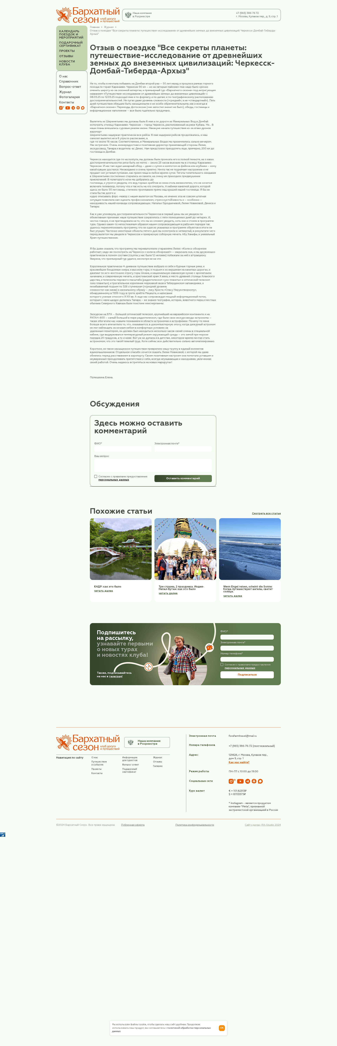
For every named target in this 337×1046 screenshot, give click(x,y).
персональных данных (113, 480)
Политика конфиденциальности (194, 825)
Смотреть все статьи (266, 513)
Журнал (65, 92)
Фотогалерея (69, 97)
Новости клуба (67, 63)
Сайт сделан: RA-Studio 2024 (263, 825)
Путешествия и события (99, 763)
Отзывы (66, 56)
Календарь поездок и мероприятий (71, 34)
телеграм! (116, 676)
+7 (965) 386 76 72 (247, 13)
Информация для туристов (129, 759)
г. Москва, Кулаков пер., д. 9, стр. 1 (257, 16)
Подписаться (247, 674)
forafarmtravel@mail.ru (243, 736)
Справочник (68, 81)
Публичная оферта (132, 825)
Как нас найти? (239, 762)
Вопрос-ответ (70, 86)
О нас (63, 76)
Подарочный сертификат (71, 44)
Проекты (67, 51)
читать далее (103, 591)
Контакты (66, 102)
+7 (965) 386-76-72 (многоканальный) (252, 746)
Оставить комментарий (183, 478)
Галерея (157, 766)
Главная (95, 27)
